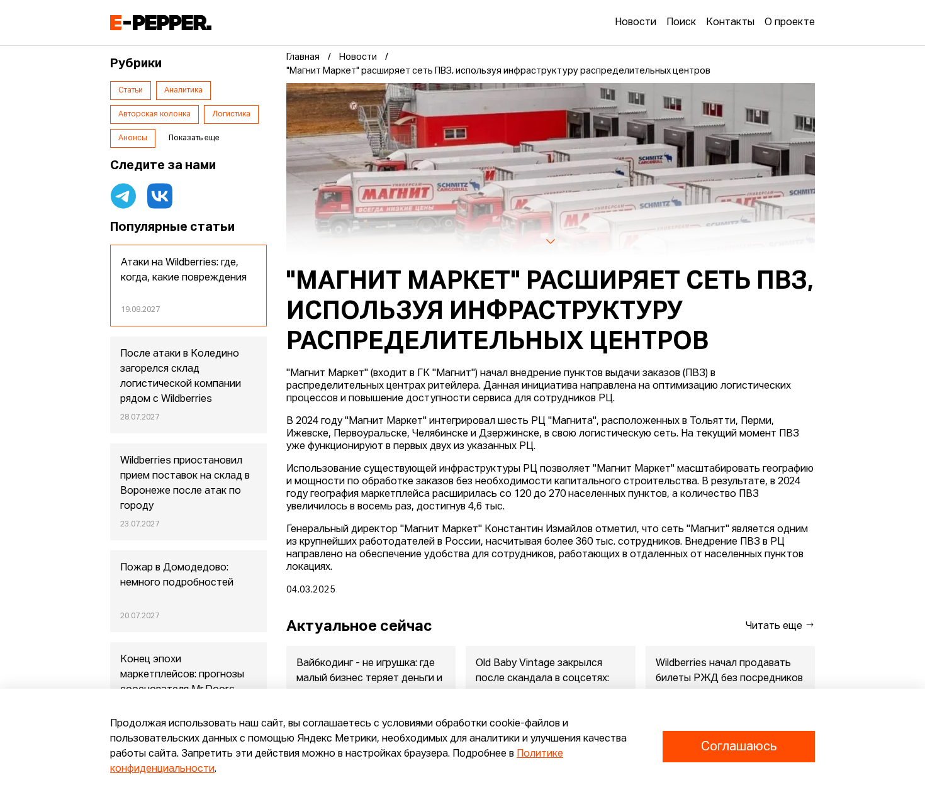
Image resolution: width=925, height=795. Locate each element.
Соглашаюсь (738, 746)
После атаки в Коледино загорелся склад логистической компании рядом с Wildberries (180, 376)
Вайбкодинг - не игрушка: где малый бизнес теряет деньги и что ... (369, 679)
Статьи (130, 90)
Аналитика (183, 90)
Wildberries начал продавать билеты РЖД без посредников (729, 671)
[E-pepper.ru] (160, 22)
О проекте (790, 23)
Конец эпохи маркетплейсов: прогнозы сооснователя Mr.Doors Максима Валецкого (182, 682)
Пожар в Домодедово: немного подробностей (176, 575)
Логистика (231, 114)
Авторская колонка (154, 114)
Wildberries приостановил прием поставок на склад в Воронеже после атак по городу (185, 483)
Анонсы (132, 138)
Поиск (681, 23)
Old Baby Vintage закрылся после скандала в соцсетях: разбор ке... (542, 679)
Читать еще (775, 626)
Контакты (730, 23)
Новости (635, 23)
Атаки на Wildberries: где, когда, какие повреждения (184, 270)
